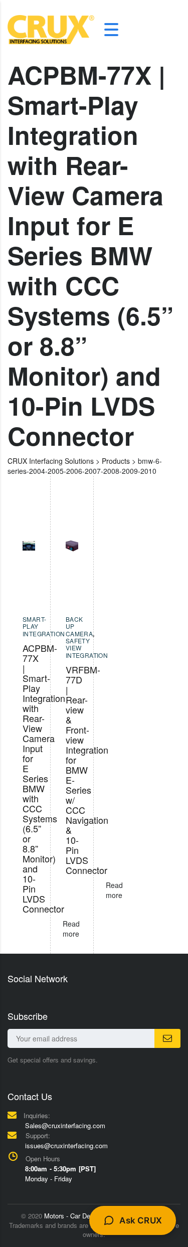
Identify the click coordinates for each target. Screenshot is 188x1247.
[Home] (51, 29)
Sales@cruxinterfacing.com (65, 1125)
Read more (114, 890)
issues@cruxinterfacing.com (66, 1145)
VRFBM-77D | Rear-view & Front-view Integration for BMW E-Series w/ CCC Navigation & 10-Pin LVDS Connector (87, 769)
